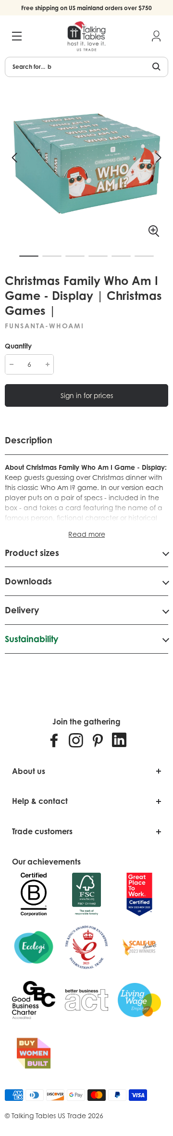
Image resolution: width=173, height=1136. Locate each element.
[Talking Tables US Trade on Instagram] (76, 740)
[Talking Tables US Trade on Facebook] (54, 740)
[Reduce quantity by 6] (11, 364)
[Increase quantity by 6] (47, 364)
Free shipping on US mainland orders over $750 (86, 8)
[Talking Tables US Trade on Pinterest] (97, 740)
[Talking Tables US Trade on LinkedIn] (119, 740)
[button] (14, 158)
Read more (86, 534)
